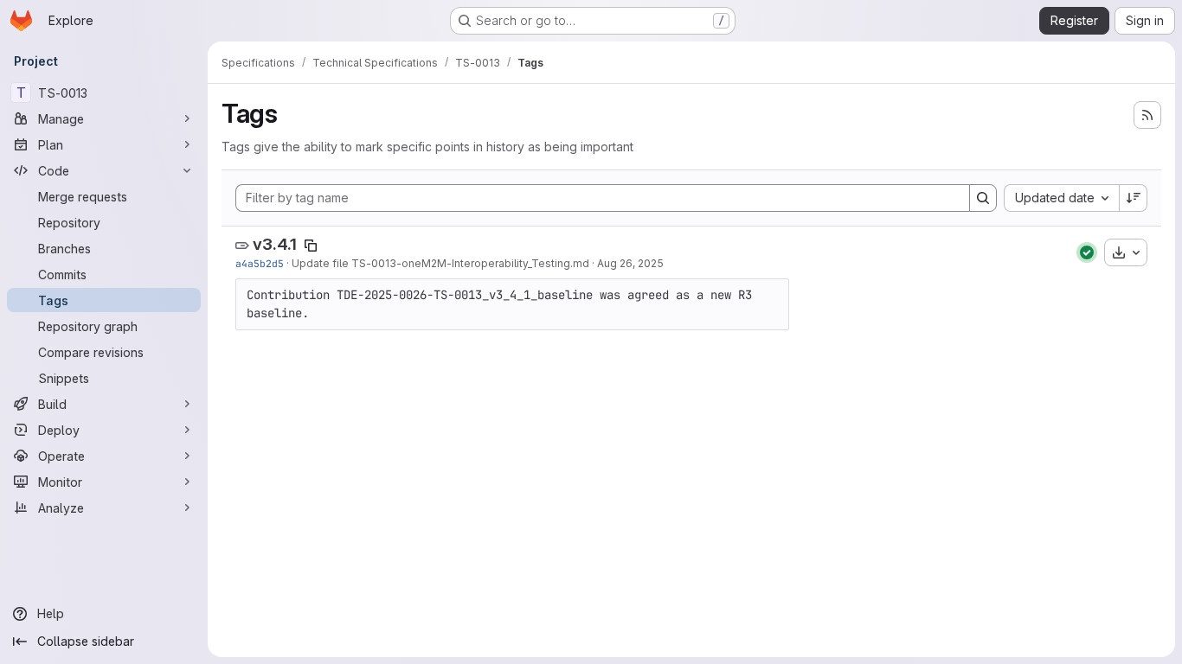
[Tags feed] (1147, 115)
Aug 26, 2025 (630, 263)
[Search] (983, 198)
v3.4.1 (275, 244)
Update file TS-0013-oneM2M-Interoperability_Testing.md (440, 263)
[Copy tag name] (310, 245)
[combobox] (1061, 198)
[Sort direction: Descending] (1133, 198)
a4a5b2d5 (259, 263)
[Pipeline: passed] (1086, 252)
